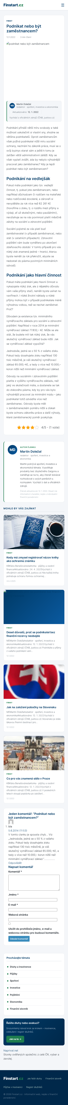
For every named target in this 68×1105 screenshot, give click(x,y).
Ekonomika (16, 1001)
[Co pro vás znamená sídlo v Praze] (34, 753)
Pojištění (15, 994)
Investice (15, 987)
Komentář (15, 871)
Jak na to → (15, 1039)
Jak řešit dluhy (34, 1078)
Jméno (13, 894)
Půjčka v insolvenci (12, 1087)
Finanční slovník (19, 1008)
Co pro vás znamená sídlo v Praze (28, 778)
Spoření (14, 980)
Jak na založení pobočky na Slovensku (31, 707)
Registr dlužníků (34, 1087)
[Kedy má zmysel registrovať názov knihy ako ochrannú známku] (34, 532)
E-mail (13, 904)
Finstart (13, 5)
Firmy (9, 21)
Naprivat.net (10, 1050)
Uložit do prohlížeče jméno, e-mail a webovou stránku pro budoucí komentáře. (33, 930)
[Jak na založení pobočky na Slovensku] (34, 682)
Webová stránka (18, 914)
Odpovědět (15, 862)
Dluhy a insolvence (20, 966)
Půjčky (13, 973)
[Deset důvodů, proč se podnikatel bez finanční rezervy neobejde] (34, 607)
